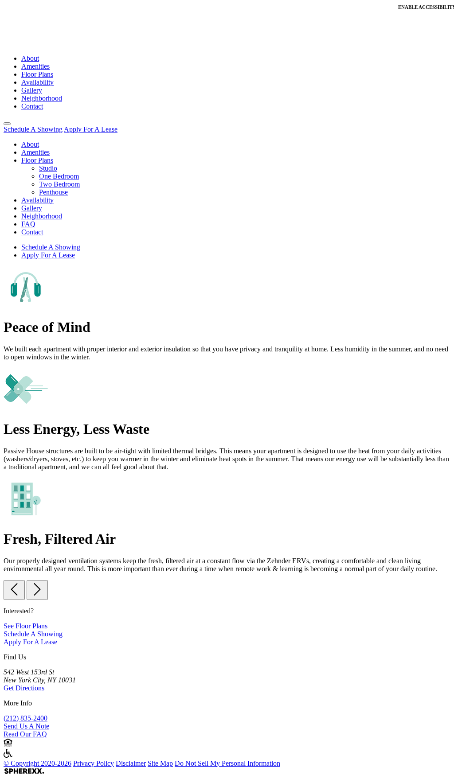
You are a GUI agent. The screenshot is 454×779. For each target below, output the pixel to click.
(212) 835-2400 (25, 718)
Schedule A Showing (33, 129)
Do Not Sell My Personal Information (227, 763)
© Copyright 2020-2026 (37, 763)
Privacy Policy (93, 763)
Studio (48, 168)
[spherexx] (24, 771)
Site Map (160, 763)
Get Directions (24, 688)
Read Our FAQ (25, 734)
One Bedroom (59, 176)
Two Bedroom (59, 184)
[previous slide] (14, 590)
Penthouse (53, 192)
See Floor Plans (25, 626)
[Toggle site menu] (7, 123)
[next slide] (37, 590)
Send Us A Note (26, 726)
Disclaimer (131, 763)
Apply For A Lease (90, 129)
